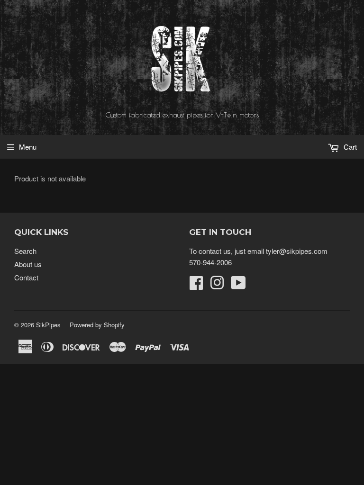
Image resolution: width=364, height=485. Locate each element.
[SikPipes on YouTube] (238, 285)
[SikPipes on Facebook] (196, 285)
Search (25, 251)
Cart (349, 147)
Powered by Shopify (97, 324)
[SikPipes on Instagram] (217, 285)
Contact (26, 277)
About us (28, 264)
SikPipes (48, 324)
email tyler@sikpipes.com (287, 251)
